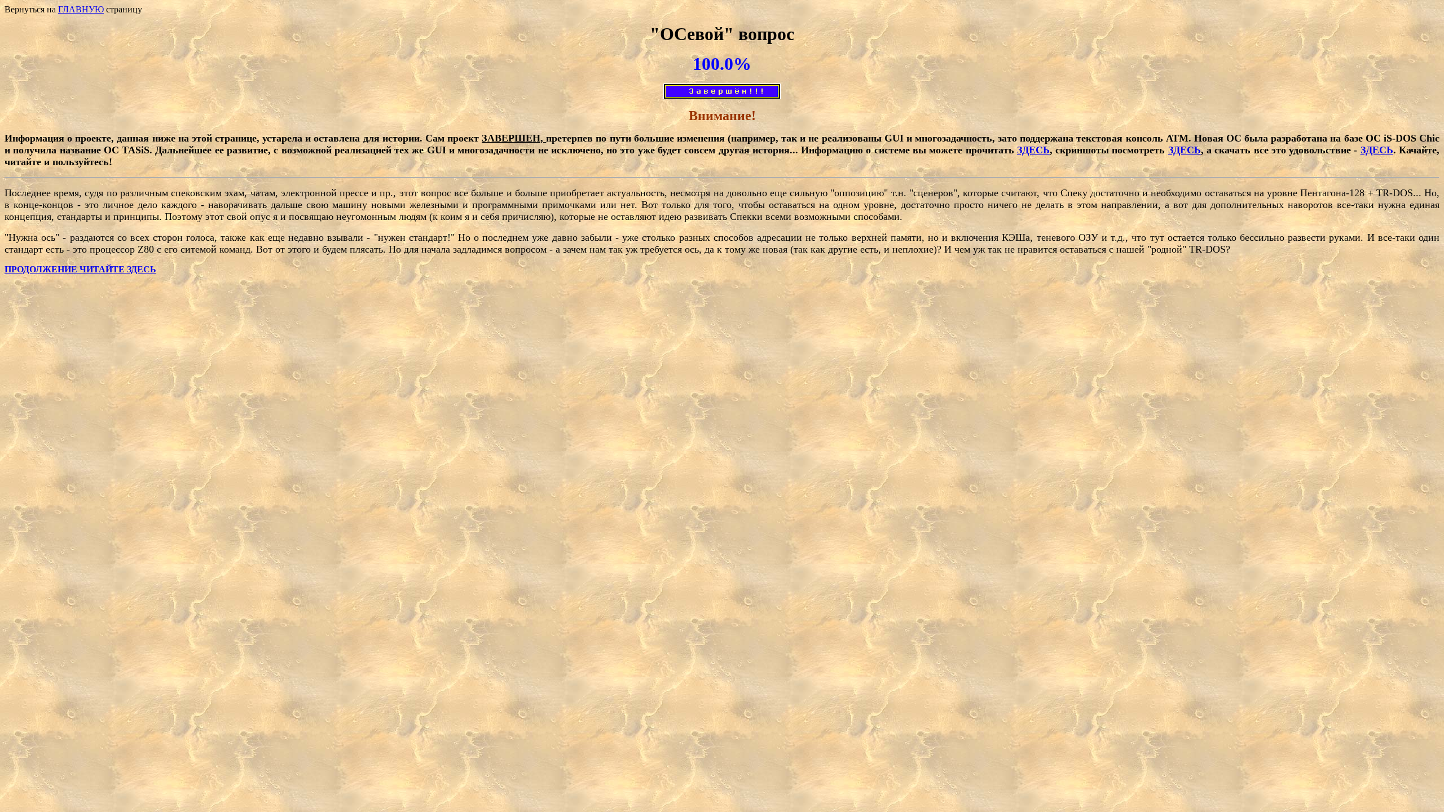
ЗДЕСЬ (1033, 150)
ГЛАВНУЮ (81, 9)
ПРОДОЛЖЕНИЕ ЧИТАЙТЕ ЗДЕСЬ (80, 269)
